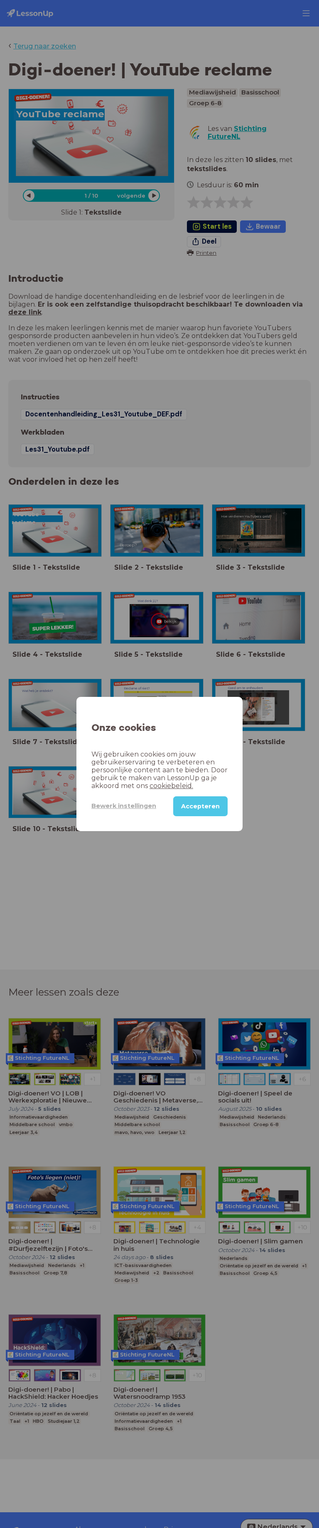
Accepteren (200, 806)
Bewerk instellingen (123, 806)
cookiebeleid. (171, 786)
